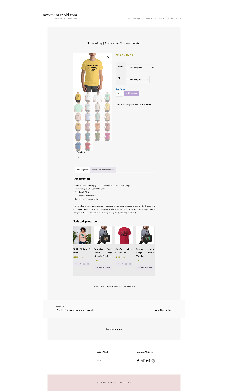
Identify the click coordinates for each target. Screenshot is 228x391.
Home (129, 18)
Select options (82, 263)
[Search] (184, 18)
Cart (180, 18)
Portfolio (146, 18)
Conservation (156, 18)
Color (120, 66)
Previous (81, 152)
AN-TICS (139, 104)
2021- (99, 360)
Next (79, 157)
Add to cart (131, 93)
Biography (137, 18)
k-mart (174, 18)
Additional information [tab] (102, 169)
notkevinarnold (114, 286)
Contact (166, 18)
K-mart (147, 104)
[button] (108, 57)
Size (120, 78)
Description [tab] (82, 169)
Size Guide (120, 89)
